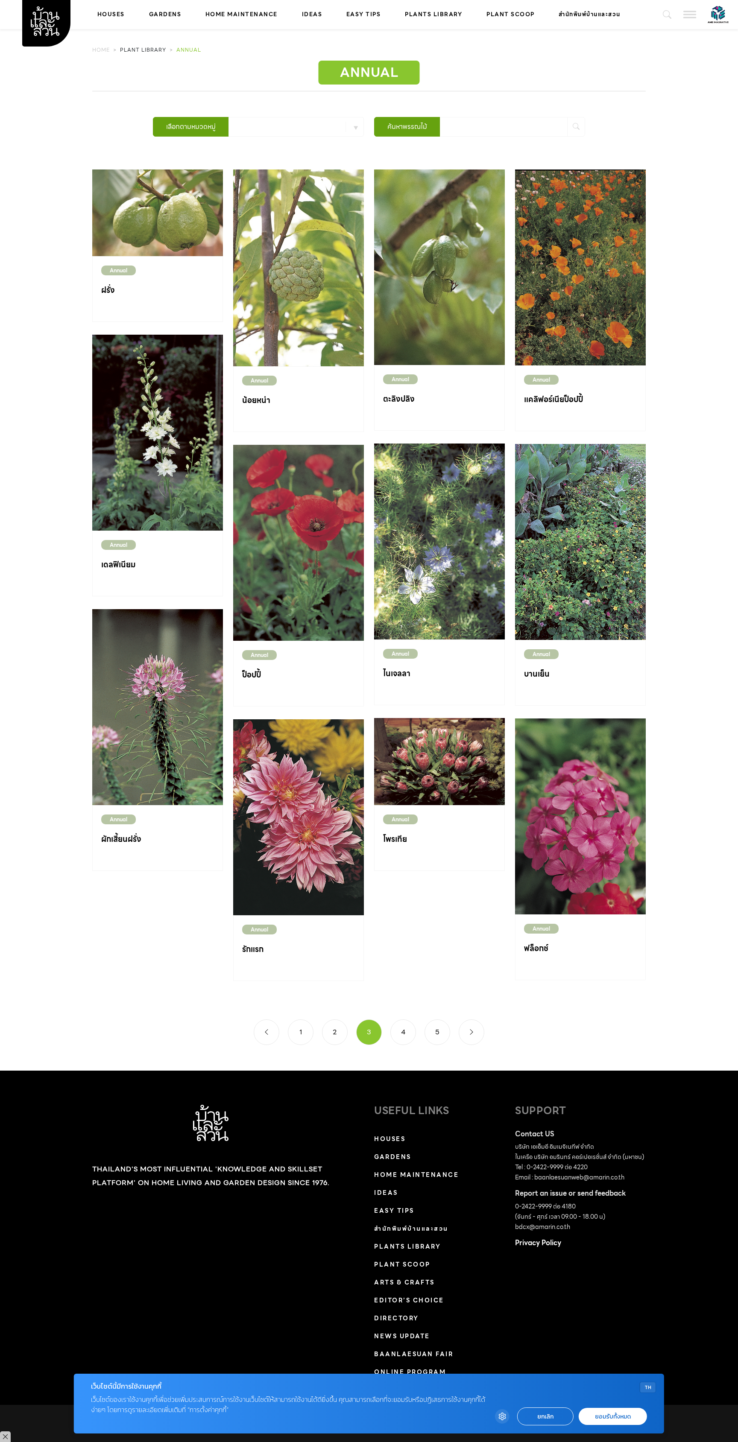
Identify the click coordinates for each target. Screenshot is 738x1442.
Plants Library (433, 14)
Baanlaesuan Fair (413, 1354)
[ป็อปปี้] (298, 542)
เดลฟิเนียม (118, 564)
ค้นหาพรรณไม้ (407, 126)
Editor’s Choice (409, 1300)
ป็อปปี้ (251, 674)
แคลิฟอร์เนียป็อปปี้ (553, 399)
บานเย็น (537, 674)
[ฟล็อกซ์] (580, 816)
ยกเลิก (545, 1416)
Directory (396, 1318)
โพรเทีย (395, 839)
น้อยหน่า (256, 400)
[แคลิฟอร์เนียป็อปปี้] (580, 267)
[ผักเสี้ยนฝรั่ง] (157, 706)
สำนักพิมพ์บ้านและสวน (590, 14)
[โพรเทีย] (439, 761)
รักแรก (253, 949)
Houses (111, 14)
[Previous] (266, 1032)
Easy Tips (363, 14)
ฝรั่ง (108, 290)
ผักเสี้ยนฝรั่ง (121, 839)
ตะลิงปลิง (399, 399)
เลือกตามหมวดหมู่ (191, 126)
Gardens (165, 14)
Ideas (312, 14)
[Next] (471, 1032)
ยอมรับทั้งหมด (613, 1416)
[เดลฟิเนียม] (157, 431)
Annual (118, 270)
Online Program (410, 1372)
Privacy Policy (538, 1243)
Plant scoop (510, 14)
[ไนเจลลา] (439, 541)
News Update (402, 1336)
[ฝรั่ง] (157, 212)
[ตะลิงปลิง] (439, 266)
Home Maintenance (241, 14)
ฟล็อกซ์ (536, 948)
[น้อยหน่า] (298, 267)
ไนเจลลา (396, 673)
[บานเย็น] (580, 541)
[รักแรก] (298, 816)
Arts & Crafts (404, 1282)
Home (101, 50)
